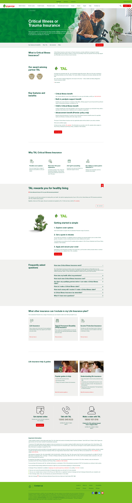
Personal (59, 1)
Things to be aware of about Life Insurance (65, 382)
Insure (78, 5)
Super (84, 5)
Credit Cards (40, 5)
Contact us (97, 5)
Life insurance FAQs (60, 380)
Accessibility (98, 485)
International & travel (63, 5)
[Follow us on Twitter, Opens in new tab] (96, 493)
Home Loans (31, 5)
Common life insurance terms (62, 378)
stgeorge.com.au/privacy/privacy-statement (59, 467)
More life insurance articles (87, 392)
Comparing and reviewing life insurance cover (91, 382)
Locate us (78, 485)
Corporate (73, 1)
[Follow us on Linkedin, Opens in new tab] (99, 493)
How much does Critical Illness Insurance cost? (69, 278)
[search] (121, 6)
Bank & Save (22, 5)
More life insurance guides (61, 392)
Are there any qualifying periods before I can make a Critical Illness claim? (76, 282)
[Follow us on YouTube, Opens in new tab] (102, 493)
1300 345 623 (97, 96)
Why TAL (45, 45)
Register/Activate (127, 1)
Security (78, 488)
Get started (53, 45)
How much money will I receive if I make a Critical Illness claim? (75, 289)
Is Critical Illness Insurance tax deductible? (68, 292)
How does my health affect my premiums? (68, 275)
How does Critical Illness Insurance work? (68, 265)
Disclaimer (91, 488)
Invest (72, 5)
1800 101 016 (91, 419)
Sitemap (97, 488)
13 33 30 (77, 467)
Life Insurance (32, 10)
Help (90, 5)
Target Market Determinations (58, 496)
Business (66, 1)
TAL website (68, 125)
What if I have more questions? (64, 296)
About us (85, 485)
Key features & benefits (34, 45)
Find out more (32, 336)
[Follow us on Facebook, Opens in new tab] (93, 493)
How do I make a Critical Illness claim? (66, 286)
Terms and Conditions (42, 496)
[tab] (79, 265)
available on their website (61, 460)
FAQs (59, 45)
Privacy (84, 488)
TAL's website (95, 450)
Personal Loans (51, 5)
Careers (90, 485)
